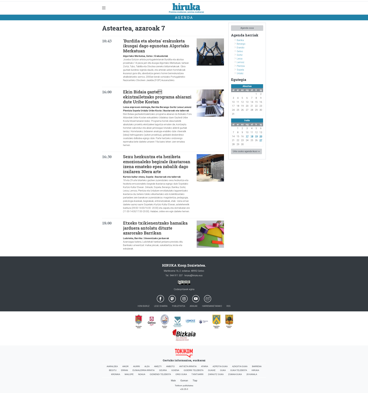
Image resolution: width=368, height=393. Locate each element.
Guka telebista (238, 370)
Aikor (125, 366)
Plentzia (241, 66)
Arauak (194, 306)
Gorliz (240, 55)
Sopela (240, 69)
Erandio (240, 47)
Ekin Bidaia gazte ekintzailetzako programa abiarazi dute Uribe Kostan (157, 97)
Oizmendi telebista (160, 374)
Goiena (175, 370)
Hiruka (255, 370)
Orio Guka (181, 374)
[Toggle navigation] (104, 8)
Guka (223, 370)
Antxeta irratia (188, 366)
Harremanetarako (212, 306)
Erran (124, 370)
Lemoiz (240, 62)
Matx (173, 380)
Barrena (256, 366)
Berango (241, 43)
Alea (147, 366)
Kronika (115, 374)
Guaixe (211, 370)
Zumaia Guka (235, 374)
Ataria (204, 366)
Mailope (129, 374)
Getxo (240, 51)
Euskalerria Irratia (144, 370)
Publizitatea (178, 306)
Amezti (158, 366)
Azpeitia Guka (220, 366)
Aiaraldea (112, 366)
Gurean (184, 380)
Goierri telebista (193, 370)
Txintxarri (197, 374)
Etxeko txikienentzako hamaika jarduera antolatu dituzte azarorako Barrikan (155, 228)
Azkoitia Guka (239, 366)
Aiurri (136, 366)
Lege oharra (160, 306)
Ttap (195, 380)
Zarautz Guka (216, 374)
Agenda (184, 17)
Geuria (163, 370)
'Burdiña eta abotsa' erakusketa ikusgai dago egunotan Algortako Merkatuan (156, 46)
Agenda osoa (247, 28)
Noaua (141, 374)
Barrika (240, 40)
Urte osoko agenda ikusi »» (246, 151)
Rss (228, 306)
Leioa (239, 58)
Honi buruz (144, 306)
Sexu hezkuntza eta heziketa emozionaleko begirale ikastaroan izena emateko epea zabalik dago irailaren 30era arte (156, 164)
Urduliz (240, 73)
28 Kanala (251, 374)
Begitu (112, 370)
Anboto (170, 366)
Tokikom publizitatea (184, 385)
